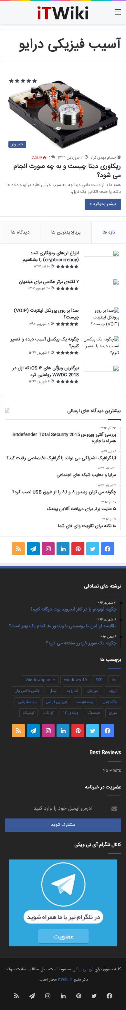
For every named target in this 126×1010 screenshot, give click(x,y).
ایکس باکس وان (27, 691)
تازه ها (108, 232)
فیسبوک (94, 713)
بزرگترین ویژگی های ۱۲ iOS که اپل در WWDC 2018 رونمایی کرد (46, 371)
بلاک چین (110, 702)
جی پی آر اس (57, 702)
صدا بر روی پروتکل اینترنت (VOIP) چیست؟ (46, 314)
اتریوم (113, 691)
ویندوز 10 (71, 713)
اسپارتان (93, 691)
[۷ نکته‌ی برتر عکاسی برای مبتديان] (101, 291)
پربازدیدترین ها (66, 232)
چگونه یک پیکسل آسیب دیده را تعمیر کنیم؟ (45, 343)
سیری (113, 713)
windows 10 (75, 680)
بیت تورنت (85, 702)
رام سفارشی (27, 702)
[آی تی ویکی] (63, 12)
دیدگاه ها (20, 232)
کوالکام (48, 713)
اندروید (72, 691)
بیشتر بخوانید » (102, 204)
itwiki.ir (65, 979)
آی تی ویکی (82, 969)
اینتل (53, 691)
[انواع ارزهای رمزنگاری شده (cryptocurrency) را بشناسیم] (101, 262)
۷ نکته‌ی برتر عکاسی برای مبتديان (49, 282)
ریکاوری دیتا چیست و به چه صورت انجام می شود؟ (67, 171)
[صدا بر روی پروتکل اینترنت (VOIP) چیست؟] (101, 319)
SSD (99, 680)
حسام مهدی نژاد (103, 157)
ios (115, 680)
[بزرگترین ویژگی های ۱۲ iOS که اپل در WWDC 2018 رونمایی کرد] (101, 377)
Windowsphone (40, 680)
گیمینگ (28, 713)
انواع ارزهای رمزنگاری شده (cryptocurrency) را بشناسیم (51, 256)
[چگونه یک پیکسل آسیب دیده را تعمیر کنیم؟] (101, 348)
